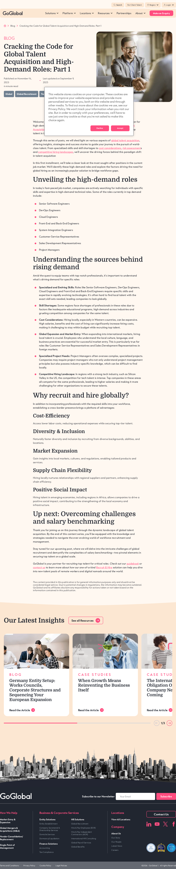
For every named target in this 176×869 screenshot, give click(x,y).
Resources (104, 13)
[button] (169, 723)
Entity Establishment (48, 823)
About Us (116, 833)
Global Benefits (78, 847)
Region (153, 5)
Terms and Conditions (9, 865)
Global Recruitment (79, 823)
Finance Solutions (48, 843)
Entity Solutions (47, 819)
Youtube (157, 824)
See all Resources (83, 620)
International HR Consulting (83, 838)
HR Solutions (77, 819)
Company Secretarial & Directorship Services (49, 829)
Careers (114, 850)
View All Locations (120, 819)
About (139, 13)
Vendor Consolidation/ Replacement (11, 838)
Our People (116, 842)
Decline (100, 128)
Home (5, 26)
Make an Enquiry (161, 13)
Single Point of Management (7, 846)
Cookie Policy (45, 865)
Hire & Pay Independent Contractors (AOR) (81, 833)
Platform (68, 13)
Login (168, 5)
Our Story (115, 837)
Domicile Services (47, 834)
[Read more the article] (36, 651)
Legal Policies (61, 865)
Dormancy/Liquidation (49, 838)
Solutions (50, 13)
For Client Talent (134, 5)
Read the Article (19, 710)
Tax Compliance (46, 852)
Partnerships (124, 13)
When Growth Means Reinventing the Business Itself (104, 685)
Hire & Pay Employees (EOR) (83, 828)
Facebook (173, 824)
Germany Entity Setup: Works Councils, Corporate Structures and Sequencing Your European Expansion (35, 690)
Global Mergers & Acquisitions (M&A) (10, 829)
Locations (85, 13)
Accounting (44, 848)
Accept (120, 128)
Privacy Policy (29, 865)
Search (119, 5)
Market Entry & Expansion (7, 821)
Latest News (116, 846)
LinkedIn (148, 824)
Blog (12, 26)
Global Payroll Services (81, 842)
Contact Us (161, 814)
